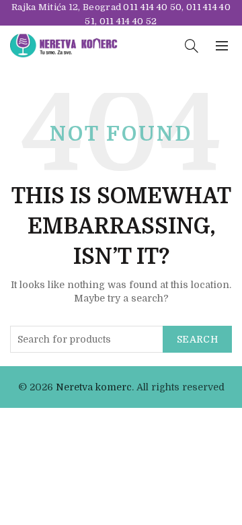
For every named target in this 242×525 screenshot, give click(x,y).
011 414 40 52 (128, 21)
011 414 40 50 (152, 7)
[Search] (191, 46)
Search (197, 339)
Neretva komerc (94, 387)
